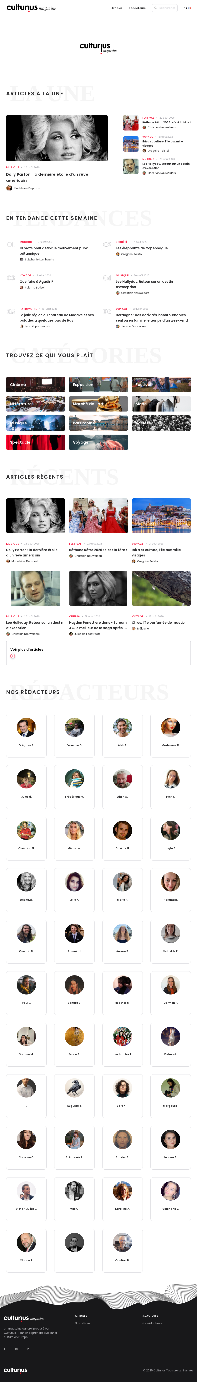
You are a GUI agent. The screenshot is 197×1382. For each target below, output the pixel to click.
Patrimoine (28, 309)
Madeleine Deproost (27, 188)
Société (121, 242)
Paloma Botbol (34, 287)
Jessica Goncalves (133, 326)
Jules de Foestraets (87, 634)
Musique (12, 167)
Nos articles (82, 1323)
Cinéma (74, 616)
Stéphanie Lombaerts (39, 259)
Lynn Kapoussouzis (37, 326)
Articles (117, 8)
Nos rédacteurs (152, 1323)
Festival (148, 117)
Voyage (147, 136)
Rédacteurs (137, 8)
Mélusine (143, 628)
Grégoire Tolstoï (158, 151)
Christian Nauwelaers (162, 127)
